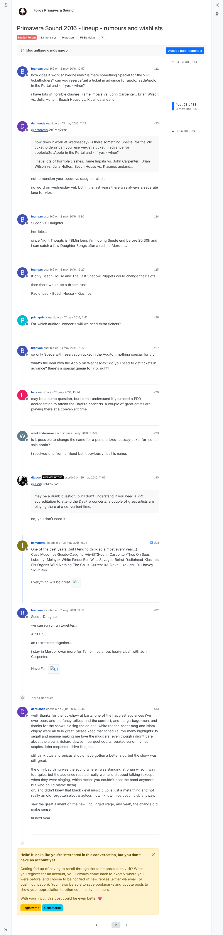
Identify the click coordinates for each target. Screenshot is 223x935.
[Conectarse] (217, 5)
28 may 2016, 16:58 (84, 433)
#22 (156, 68)
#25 (156, 269)
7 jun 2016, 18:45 (73, 709)
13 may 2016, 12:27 (71, 269)
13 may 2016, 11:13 (74, 123)
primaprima (39, 317)
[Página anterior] (96, 925)
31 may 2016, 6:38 (75, 542)
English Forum (27, 37)
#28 (156, 392)
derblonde (38, 123)
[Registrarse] (217, 13)
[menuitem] (217, 5)
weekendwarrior (42, 433)
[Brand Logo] (24, 10)
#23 (156, 123)
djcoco (36, 477)
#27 (156, 348)
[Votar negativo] (146, 110)
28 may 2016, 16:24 (67, 392)
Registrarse (30, 908)
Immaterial (38, 542)
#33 (156, 709)
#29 (156, 433)
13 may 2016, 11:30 (71, 216)
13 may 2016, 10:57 (71, 68)
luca (34, 392)
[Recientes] (6, 5)
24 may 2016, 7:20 (71, 348)
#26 (156, 317)
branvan (37, 68)
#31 (156, 542)
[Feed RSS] (102, 37)
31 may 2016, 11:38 (71, 610)
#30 (156, 477)
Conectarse (52, 908)
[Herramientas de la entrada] (155, 110)
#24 (156, 216)
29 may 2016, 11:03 (93, 477)
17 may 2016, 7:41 (75, 317)
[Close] (153, 855)
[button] (6, 929)
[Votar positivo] (131, 110)
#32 (156, 610)
